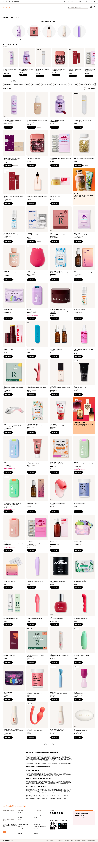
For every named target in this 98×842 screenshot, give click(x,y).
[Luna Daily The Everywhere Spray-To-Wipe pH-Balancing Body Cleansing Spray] (14, 492)
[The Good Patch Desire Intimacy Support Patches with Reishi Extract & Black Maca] (14, 146)
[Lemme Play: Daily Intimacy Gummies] (27, 60)
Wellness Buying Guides (47, 798)
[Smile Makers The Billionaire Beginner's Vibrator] (37, 569)
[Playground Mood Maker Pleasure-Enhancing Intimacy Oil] (37, 108)
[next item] (95, 63)
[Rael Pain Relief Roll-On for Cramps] (37, 452)
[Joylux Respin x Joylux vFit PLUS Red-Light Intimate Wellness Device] (14, 414)
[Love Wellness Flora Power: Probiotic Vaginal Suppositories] (37, 531)
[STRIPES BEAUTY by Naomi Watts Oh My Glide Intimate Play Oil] (61, 718)
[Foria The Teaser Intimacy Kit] (61, 337)
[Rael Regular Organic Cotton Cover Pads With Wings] (14, 376)
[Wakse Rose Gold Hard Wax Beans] (60, 60)
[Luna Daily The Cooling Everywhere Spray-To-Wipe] (14, 452)
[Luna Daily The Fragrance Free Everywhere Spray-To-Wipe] (84, 453)
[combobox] (91, 88)
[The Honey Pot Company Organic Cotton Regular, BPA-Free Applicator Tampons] (61, 452)
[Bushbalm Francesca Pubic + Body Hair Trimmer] (43, 61)
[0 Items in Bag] (94, 7)
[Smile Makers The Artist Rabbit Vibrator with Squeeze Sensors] (37, 376)
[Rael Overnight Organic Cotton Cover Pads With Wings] (37, 643)
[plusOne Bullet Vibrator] (37, 337)
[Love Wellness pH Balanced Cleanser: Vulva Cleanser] (10, 61)
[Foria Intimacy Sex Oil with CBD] (37, 491)
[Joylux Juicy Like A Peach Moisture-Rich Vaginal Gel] (76, 61)
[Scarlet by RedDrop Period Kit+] (14, 681)
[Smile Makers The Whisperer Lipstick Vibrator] (84, 643)
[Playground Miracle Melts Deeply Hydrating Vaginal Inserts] (37, 223)
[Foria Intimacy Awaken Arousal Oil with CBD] (84, 261)
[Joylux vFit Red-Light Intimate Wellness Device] (61, 643)
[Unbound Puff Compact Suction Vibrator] (61, 491)
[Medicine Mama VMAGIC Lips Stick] (14, 337)
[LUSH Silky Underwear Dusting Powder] (61, 569)
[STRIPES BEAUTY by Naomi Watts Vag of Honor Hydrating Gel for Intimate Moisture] (14, 719)
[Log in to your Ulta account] (91, 7)
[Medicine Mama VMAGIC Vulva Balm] (61, 184)
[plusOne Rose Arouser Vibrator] (37, 261)
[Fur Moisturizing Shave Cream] (84, 375)
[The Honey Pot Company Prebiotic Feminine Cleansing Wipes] (37, 414)
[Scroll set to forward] (95, 84)
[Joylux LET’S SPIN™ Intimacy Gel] (61, 606)
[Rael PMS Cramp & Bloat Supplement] (37, 681)
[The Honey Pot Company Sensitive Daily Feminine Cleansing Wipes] (61, 261)
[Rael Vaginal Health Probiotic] (84, 491)
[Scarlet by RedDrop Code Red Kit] (84, 531)
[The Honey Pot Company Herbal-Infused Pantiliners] (84, 569)
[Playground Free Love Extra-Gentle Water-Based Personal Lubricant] (14, 261)
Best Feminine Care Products (52, 795)
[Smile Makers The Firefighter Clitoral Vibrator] (37, 606)
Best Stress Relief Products (39, 795)
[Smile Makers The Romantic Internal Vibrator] (84, 606)
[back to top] (94, 838)
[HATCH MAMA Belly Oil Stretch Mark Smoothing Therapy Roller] (61, 376)
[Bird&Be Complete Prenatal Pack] (14, 643)
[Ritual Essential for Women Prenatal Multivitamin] (84, 146)
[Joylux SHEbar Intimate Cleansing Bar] (84, 718)
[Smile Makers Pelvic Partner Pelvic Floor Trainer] (37, 718)
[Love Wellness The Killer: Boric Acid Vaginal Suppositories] (61, 146)
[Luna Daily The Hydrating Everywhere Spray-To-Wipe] (14, 531)
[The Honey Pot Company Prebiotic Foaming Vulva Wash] (84, 299)
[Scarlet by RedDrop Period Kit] (14, 299)
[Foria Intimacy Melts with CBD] (14, 569)
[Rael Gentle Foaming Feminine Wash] (14, 606)
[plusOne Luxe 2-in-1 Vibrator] (84, 681)
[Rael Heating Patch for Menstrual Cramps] (61, 222)
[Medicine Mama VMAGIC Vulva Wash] (61, 531)
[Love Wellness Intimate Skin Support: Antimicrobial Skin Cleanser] (84, 337)
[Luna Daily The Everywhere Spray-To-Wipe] (37, 299)
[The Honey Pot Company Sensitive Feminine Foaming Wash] (14, 222)
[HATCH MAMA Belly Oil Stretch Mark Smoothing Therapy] (37, 184)
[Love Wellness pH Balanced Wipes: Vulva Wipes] (84, 222)
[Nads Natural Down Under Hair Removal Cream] (61, 414)
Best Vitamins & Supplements (40, 796)
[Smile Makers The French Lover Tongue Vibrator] (61, 681)
